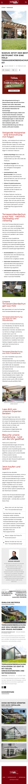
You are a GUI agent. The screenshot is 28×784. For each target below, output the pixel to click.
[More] (19, 70)
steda (16, 779)
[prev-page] (3, 687)
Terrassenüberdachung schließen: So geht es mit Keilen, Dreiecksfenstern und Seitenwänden (14, 734)
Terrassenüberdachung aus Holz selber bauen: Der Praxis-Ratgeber (14, 627)
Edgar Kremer (14, 561)
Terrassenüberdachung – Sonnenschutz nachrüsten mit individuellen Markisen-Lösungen (17, 594)
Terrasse (10, 7)
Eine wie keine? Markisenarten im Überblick (7, 593)
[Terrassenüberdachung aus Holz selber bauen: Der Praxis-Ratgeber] (14, 614)
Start (3, 7)
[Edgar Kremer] (3, 66)
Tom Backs (11, 675)
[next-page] (5, 687)
